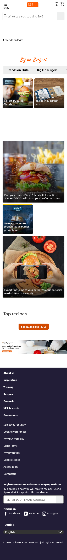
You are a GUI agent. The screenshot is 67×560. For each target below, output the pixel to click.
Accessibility (10, 466)
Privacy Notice (11, 452)
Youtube (34, 513)
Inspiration (10, 379)
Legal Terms (10, 445)
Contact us (9, 473)
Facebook (14, 513)
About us (8, 372)
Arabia (9, 524)
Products (8, 400)
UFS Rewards (11, 408)
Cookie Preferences (14, 431)
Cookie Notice (11, 459)
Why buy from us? (13, 438)
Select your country (14, 424)
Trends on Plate (18, 70)
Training (8, 386)
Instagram (53, 513)
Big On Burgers (47, 70)
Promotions (10, 415)
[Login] (57, 4)
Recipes (8, 393)
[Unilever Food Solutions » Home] (32, 5)
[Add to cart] (62, 4)
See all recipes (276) (33, 326)
